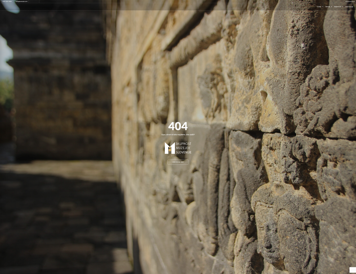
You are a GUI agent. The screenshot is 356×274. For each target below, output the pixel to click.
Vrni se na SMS (178, 162)
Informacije (349, 7)
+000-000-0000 (7, 1)
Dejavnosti (337, 7)
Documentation (350, 1)
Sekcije (327, 7)
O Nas (319, 7)
